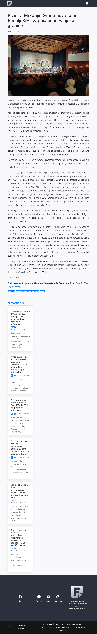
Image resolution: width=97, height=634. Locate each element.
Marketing (60, 624)
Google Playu (82, 283)
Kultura (13, 327)
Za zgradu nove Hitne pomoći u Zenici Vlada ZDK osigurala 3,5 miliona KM (19, 405)
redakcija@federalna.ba (77, 609)
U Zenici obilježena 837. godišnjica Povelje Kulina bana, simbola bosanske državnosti (20, 318)
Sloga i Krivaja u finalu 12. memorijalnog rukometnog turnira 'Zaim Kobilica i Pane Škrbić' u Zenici (18, 538)
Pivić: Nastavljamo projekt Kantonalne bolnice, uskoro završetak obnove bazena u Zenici (20, 447)
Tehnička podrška (46, 627)
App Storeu (14, 286)
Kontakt (63, 630)
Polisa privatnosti (79, 627)
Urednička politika (74, 624)
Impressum (47, 624)
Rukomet (13, 500)
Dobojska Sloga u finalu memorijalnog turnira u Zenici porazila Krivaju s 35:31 (19, 491)
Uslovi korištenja (62, 627)
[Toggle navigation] (87, 4)
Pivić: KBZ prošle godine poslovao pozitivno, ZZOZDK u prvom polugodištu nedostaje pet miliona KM (19, 364)
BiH (9, 31)
